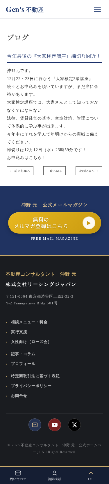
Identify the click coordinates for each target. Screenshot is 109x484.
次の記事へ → (89, 171)
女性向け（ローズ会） (31, 342)
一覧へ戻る (54, 171)
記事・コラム (23, 354)
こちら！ (37, 158)
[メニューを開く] (97, 9)
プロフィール (23, 364)
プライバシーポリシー (31, 386)
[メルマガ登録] (34, 424)
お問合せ (19, 396)
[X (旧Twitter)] (74, 424)
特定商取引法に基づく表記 (35, 376)
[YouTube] (54, 424)
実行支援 (19, 332)
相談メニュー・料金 (29, 322)
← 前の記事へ (20, 171)
